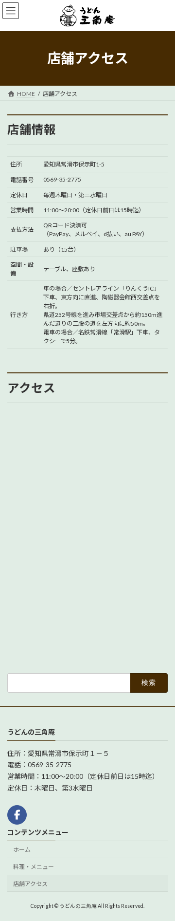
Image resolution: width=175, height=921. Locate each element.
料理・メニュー (33, 866)
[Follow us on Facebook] (17, 815)
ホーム (22, 849)
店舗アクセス (30, 883)
